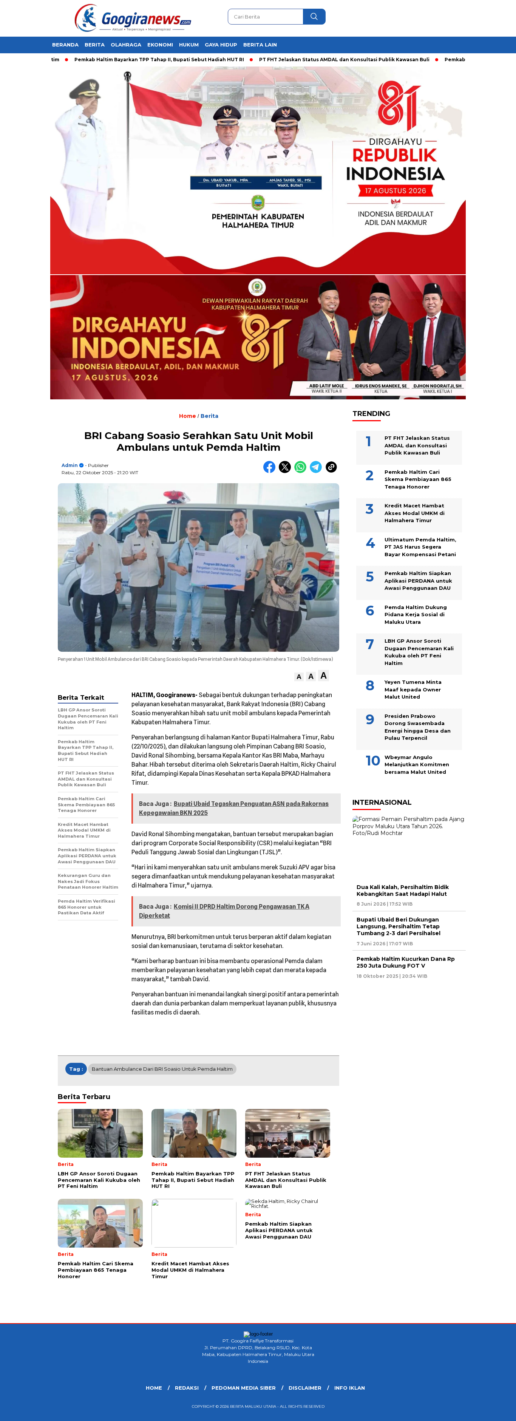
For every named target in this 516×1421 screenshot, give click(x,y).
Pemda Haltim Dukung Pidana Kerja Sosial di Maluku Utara (416, 614)
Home (154, 1388)
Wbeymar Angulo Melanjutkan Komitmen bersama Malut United (417, 764)
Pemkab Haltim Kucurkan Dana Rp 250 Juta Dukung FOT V (406, 962)
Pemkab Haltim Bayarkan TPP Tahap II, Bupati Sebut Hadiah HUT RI (122, 59)
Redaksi (187, 1388)
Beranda (65, 45)
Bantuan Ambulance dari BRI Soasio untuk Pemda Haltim (162, 1069)
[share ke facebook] (271, 471)
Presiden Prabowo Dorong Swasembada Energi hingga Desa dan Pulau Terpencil (418, 727)
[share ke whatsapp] (302, 471)
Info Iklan (349, 1388)
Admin (70, 465)
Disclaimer (305, 1388)
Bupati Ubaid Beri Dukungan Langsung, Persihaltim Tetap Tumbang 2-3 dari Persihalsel (398, 926)
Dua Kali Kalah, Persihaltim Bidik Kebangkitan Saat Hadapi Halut (403, 890)
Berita (95, 45)
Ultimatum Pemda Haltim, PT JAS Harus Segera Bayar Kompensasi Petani (420, 547)
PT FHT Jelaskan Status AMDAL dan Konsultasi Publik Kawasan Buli (307, 59)
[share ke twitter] (286, 471)
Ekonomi (160, 45)
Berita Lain (260, 45)
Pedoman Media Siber (244, 1388)
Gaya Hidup (221, 45)
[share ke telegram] (317, 471)
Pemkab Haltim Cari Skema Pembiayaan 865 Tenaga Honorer (418, 479)
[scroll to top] (494, 1409)
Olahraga (126, 45)
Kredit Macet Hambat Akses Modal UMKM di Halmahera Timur (415, 513)
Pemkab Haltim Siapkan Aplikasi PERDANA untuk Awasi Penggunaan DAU (418, 580)
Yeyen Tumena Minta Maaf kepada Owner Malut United (413, 689)
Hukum (189, 45)
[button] (299, 677)
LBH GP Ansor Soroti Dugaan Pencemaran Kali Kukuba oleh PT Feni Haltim (419, 652)
